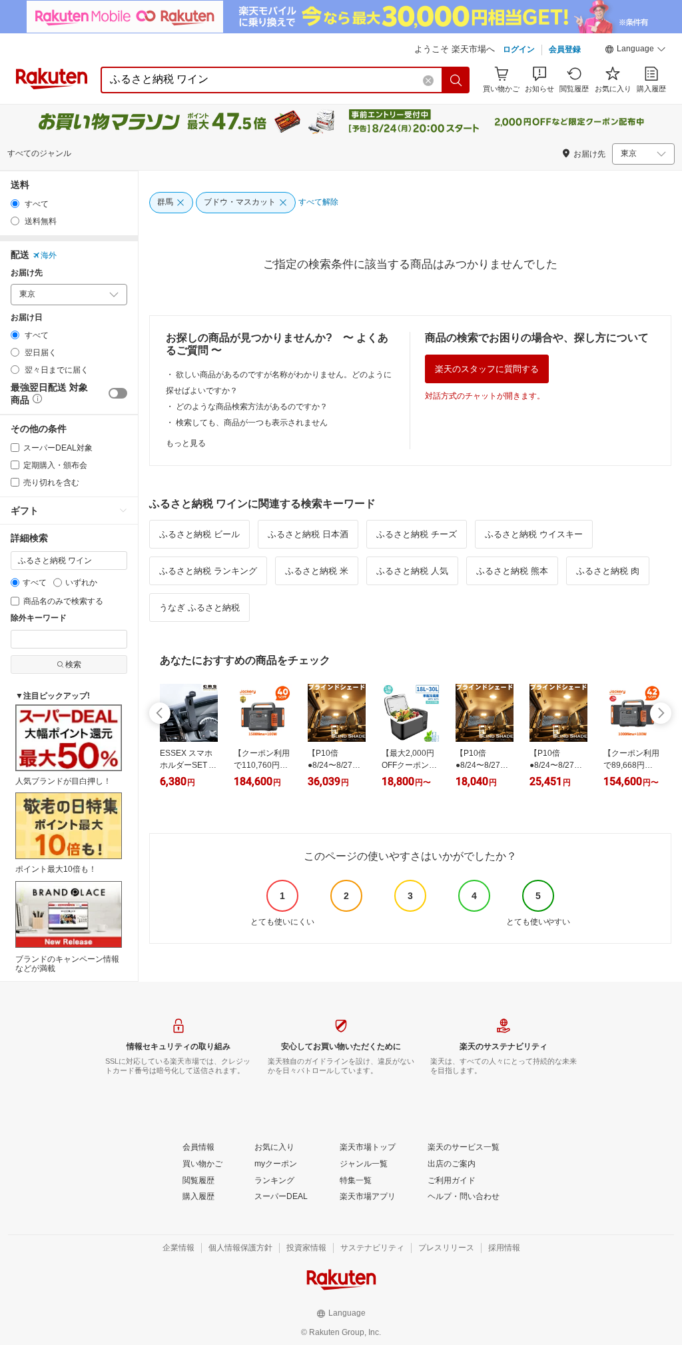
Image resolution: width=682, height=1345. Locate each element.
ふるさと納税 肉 (607, 571)
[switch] (118, 393)
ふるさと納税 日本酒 (308, 534)
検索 (73, 664)
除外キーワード (39, 618)
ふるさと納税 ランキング (208, 571)
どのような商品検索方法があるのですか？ (252, 406)
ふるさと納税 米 (316, 571)
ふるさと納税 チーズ (416, 534)
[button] (635, 50)
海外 (49, 255)
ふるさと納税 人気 (412, 571)
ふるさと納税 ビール (199, 534)
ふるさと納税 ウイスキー (534, 534)
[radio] (15, 203)
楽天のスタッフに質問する (487, 369)
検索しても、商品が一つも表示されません (252, 422)
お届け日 (27, 317)
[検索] (456, 80)
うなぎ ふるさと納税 (199, 608)
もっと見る (186, 443)
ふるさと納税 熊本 (512, 571)
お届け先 (27, 273)
